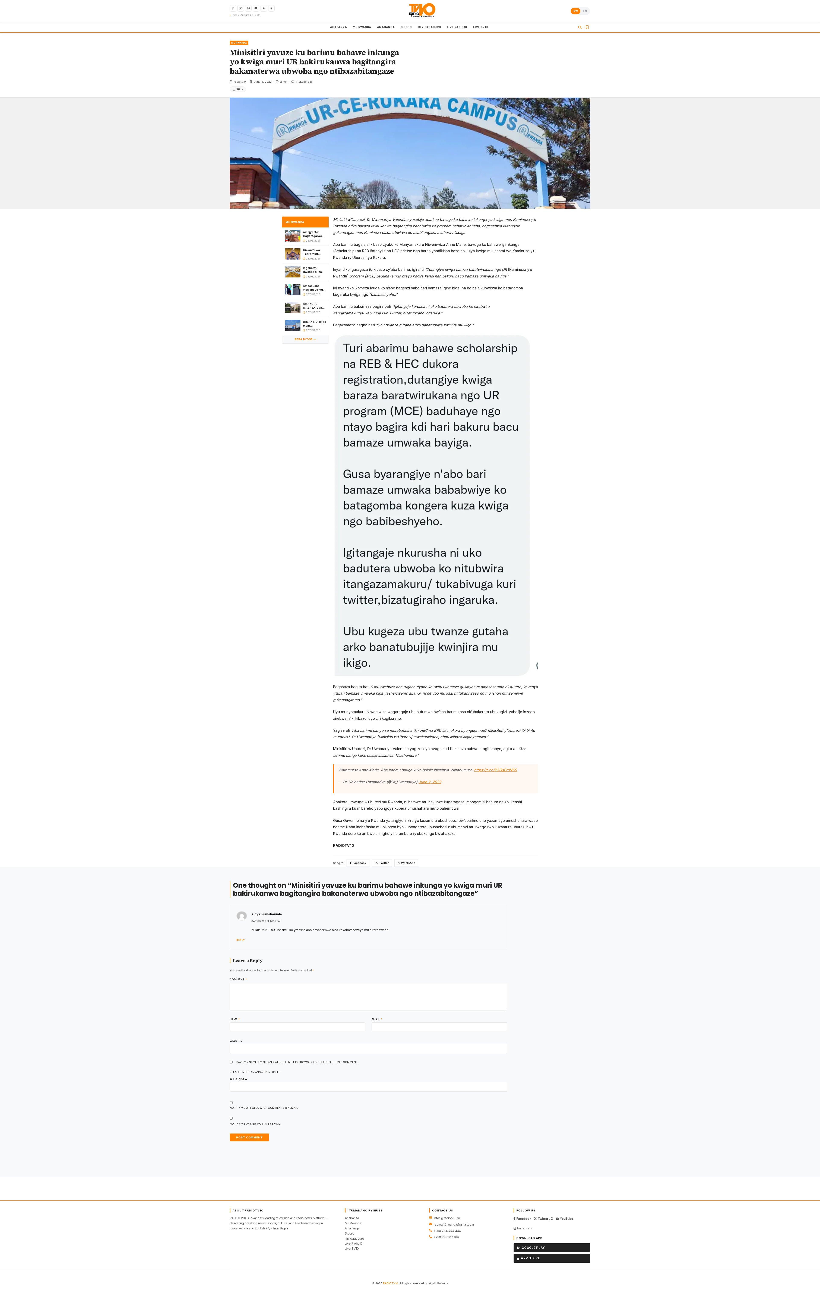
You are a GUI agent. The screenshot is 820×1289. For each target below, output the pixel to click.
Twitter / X (545, 1218)
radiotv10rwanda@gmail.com (454, 1224)
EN (585, 11)
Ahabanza (352, 1218)
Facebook (359, 863)
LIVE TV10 (480, 27)
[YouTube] (256, 8)
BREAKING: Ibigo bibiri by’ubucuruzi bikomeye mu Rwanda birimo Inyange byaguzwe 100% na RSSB (314, 323)
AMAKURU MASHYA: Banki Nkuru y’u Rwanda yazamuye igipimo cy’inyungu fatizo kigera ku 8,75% (314, 305)
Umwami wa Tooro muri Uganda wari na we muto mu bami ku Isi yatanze (314, 252)
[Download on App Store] (271, 8)
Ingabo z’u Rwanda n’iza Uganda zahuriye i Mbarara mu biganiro (312, 270)
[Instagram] (248, 8)
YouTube (566, 1218)
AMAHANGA (386, 27)
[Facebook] (233, 8)
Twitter (384, 863)
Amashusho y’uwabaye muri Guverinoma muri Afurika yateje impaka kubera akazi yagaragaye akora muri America (314, 288)
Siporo (349, 1233)
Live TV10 (352, 1248)
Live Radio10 (354, 1243)
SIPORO (406, 27)
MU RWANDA (362, 27)
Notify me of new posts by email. (255, 1123)
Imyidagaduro (354, 1238)
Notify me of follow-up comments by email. (264, 1107)
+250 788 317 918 (446, 1237)
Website (236, 1040)
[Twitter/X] (240, 8)
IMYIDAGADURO (429, 27)
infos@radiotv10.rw (447, 1218)
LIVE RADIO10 (457, 27)
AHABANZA (338, 27)
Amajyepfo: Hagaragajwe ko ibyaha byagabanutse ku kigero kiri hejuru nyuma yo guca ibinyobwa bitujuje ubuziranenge (313, 234)
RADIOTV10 (390, 1283)
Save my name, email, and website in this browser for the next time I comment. (297, 1062)
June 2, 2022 (430, 782)
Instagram (524, 1228)
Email (377, 1019)
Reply (240, 940)
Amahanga (352, 1228)
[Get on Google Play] (264, 8)
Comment (238, 979)
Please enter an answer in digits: (255, 1072)
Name (235, 1019)
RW (575, 11)
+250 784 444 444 (447, 1231)
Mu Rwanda (353, 1223)
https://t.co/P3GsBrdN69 (495, 770)
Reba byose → (305, 339)
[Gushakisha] (580, 27)
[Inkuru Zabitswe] (587, 27)
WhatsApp (408, 863)
